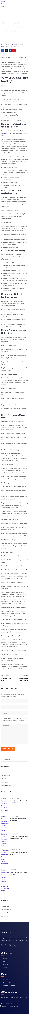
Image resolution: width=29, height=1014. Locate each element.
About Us (5, 964)
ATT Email (6, 46)
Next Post (24, 675)
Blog (4, 961)
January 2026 (6, 906)
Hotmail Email (6, 775)
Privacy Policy (7, 982)
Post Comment (8, 749)
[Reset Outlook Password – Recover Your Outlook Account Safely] (5, 823)
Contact (5, 967)
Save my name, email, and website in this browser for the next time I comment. (14, 719)
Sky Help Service (19, 44)
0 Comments (16, 46)
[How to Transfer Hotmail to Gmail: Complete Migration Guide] (5, 858)
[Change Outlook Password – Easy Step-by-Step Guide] (5, 840)
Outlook (5, 133)
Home (5, 958)
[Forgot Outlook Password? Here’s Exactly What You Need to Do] (5, 805)
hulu (3, 779)
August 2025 (5, 913)
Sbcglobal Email (6, 785)
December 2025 (6, 909)
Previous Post (5, 675)
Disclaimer (6, 979)
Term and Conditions (9, 985)
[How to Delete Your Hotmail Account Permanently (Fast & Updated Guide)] (5, 881)
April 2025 (5, 916)
